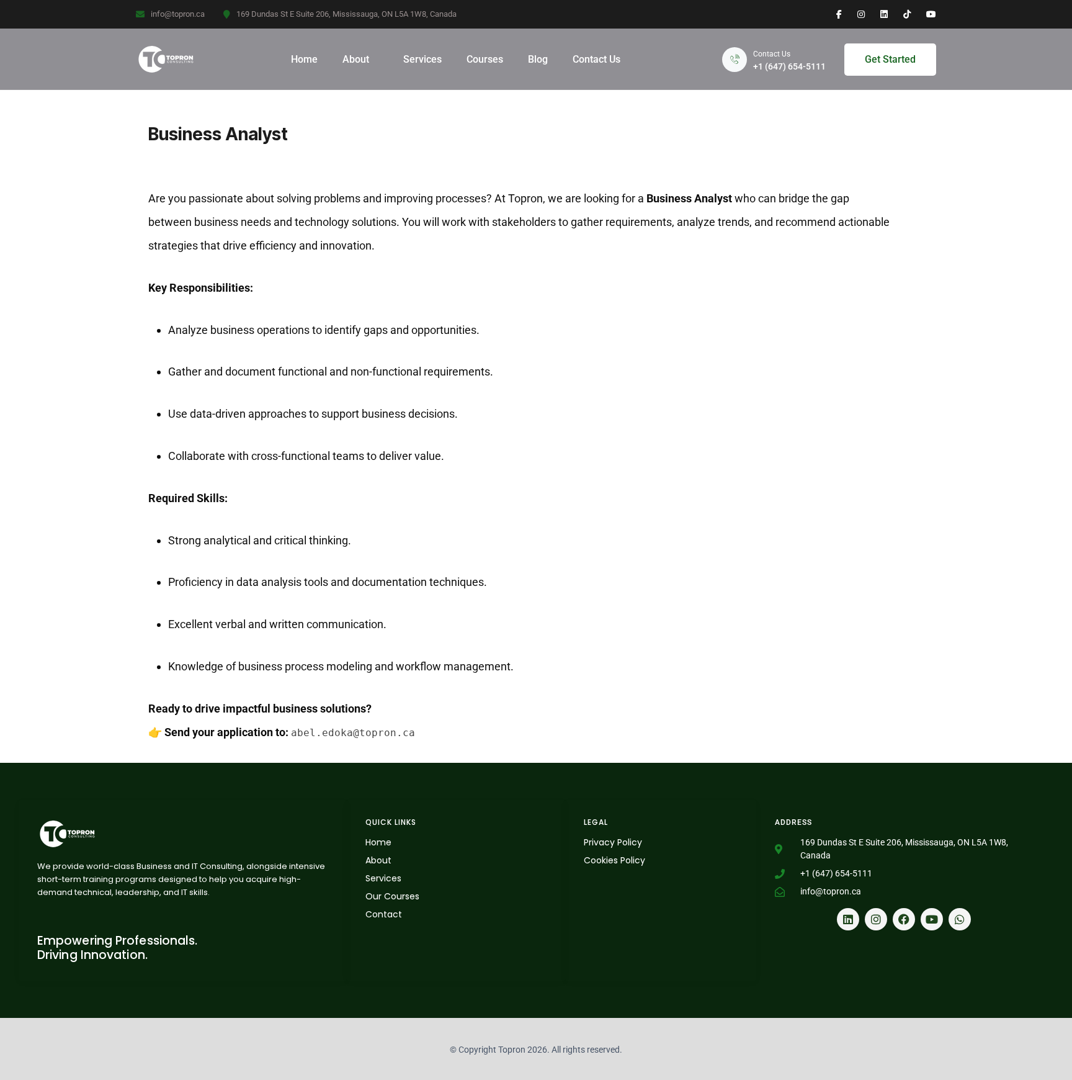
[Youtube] (932, 919)
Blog (538, 59)
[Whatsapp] (960, 919)
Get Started (890, 59)
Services (422, 59)
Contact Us (596, 59)
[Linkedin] (848, 919)
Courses (485, 59)
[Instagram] (876, 919)
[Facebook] (904, 919)
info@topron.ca (178, 14)
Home (304, 59)
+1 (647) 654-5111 (789, 66)
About (355, 59)
